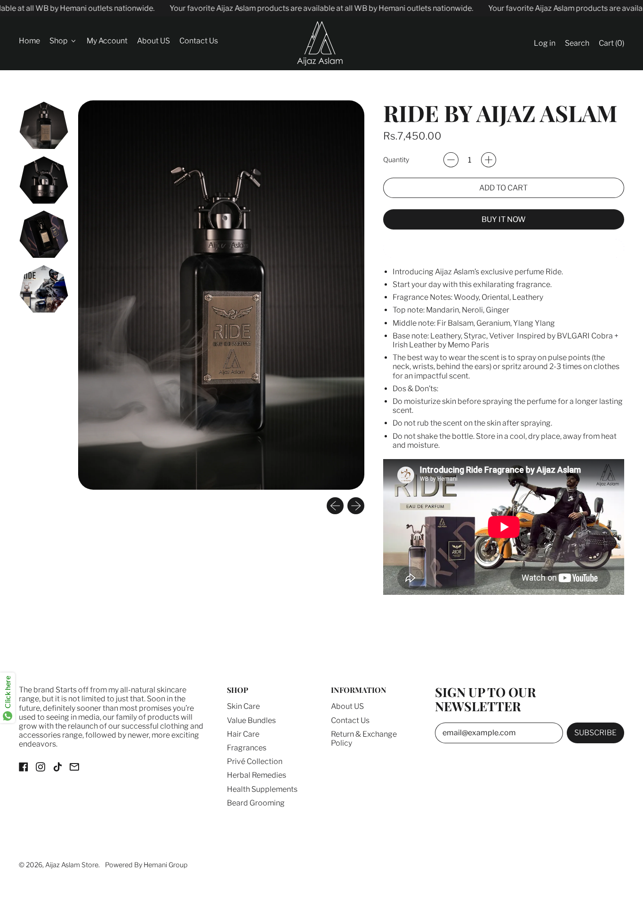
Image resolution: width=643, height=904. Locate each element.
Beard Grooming (256, 802)
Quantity (396, 160)
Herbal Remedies (256, 775)
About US (153, 41)
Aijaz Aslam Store (71, 865)
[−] (450, 159)
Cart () (611, 45)
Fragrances (246, 747)
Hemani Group (165, 865)
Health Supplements (262, 789)
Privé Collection (254, 761)
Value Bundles (251, 720)
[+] (488, 159)
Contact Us (198, 41)
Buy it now (504, 219)
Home (29, 41)
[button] (577, 44)
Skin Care (243, 706)
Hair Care (243, 734)
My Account (107, 41)
